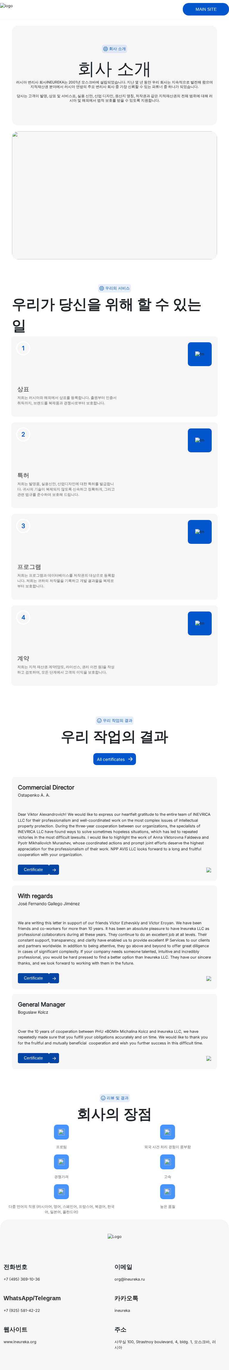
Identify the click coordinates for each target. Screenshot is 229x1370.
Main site (206, 9)
